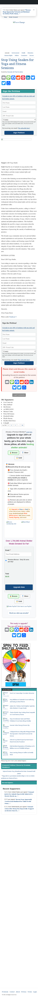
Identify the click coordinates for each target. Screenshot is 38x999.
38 (22, 425)
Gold (26, 509)
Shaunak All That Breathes (15, 72)
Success (32, 55)
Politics (17, 55)
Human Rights (8, 55)
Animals (7, 53)
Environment (15, 53)
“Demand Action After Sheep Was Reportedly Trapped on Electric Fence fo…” (19, 808)
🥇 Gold (19, 458)
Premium (5, 992)
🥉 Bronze (13, 452)
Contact (12, 992)
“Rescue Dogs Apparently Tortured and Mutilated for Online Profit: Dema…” (18, 801)
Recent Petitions (7, 689)
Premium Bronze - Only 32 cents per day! (18, 560)
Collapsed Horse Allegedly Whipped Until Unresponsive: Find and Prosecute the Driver (22, 734)
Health (23, 53)
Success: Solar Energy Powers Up (20, 725)
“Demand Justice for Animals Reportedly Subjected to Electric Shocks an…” (19, 794)
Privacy (23, 992)
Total (7, 574)
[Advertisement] (18, 37)
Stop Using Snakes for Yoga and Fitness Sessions (17, 64)
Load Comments (19, 395)
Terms (30, 992)
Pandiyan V (13, 317)
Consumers (24, 55)
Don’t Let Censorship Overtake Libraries (22, 693)
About (18, 992)
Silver (21, 509)
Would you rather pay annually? (19, 613)
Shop (5, 17)
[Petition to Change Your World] (19, 22)
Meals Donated (13, 17)
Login (35, 992)
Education (30, 53)
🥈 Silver (25, 452)
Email (8, 550)
